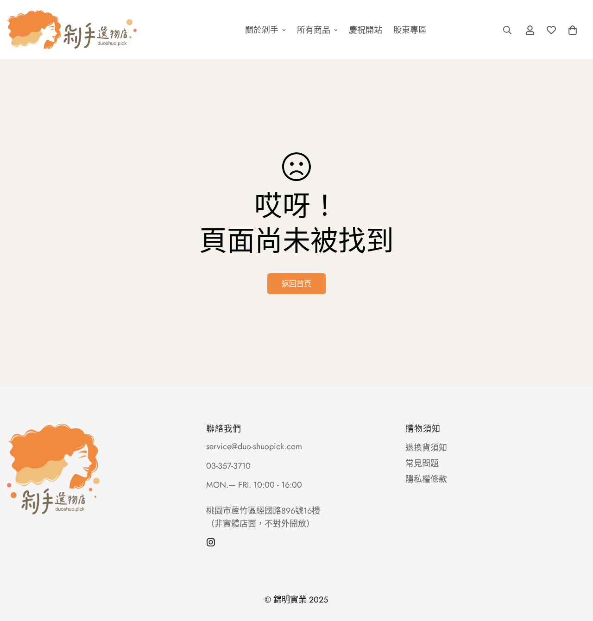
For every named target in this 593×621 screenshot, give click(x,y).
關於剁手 (261, 30)
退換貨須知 (426, 448)
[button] (572, 29)
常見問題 (422, 464)
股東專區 (410, 30)
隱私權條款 (426, 479)
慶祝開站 (365, 30)
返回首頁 (296, 283)
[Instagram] (210, 542)
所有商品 (313, 30)
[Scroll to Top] (575, 570)
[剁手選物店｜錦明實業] (88, 30)
